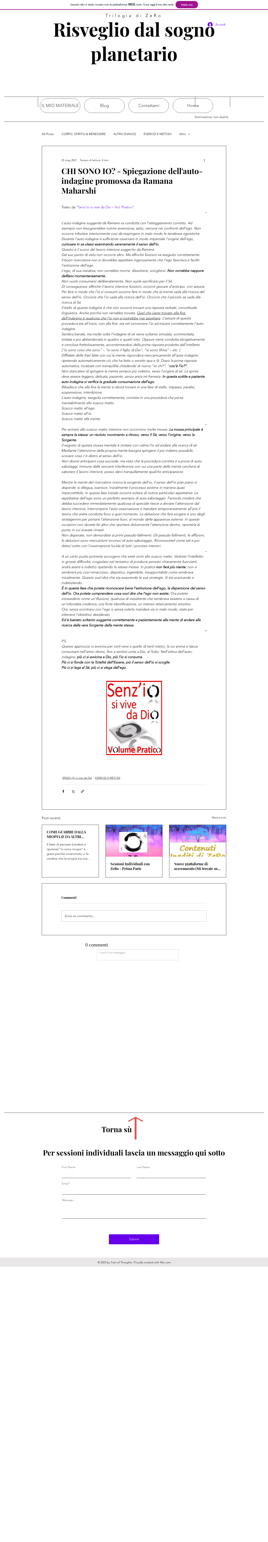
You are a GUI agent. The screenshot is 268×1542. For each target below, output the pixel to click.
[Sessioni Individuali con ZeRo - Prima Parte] (134, 841)
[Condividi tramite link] (82, 791)
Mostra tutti (219, 817)
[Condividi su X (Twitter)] (73, 791)
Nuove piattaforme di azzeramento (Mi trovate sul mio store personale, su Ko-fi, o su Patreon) (196, 866)
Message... (68, 1066)
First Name (68, 1033)
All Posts (48, 134)
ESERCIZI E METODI (157, 134)
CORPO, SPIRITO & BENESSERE (84, 134)
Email (65, 1049)
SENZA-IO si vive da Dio (77, 778)
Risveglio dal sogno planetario (134, 41)
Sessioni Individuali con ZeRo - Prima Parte (130, 866)
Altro (182, 134)
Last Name (143, 1033)
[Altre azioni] (204, 160)
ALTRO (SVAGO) (124, 134)
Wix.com (165, 1128)
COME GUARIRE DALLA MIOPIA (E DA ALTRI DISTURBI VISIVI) (66, 834)
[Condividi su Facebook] (63, 791)
